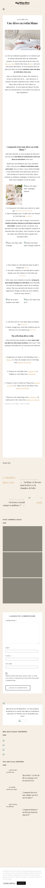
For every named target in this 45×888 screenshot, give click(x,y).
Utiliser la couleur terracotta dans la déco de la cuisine (22, 562)
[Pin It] (13, 467)
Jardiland (29, 216)
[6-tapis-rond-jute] (8, 378)
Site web (9, 664)
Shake (26, 268)
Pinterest (22, 276)
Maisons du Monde (24, 362)
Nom (8, 648)
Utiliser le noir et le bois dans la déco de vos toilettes (22, 588)
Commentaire (11, 620)
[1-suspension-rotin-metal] (5, 352)
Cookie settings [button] (9, 883)
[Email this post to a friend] (22, 467)
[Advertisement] (22, 118)
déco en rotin (9, 64)
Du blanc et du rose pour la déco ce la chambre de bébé (22, 484)
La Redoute (31, 371)
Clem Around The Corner (23, 211)
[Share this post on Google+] (18, 467)
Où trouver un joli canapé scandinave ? (22, 503)
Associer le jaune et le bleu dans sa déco (22, 536)
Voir (22, 542)
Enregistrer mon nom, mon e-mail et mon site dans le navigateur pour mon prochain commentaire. (22, 678)
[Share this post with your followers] (9, 467)
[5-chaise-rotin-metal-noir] (5, 378)
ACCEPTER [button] (21, 883)
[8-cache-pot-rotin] (8, 392)
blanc (31, 64)
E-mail (9, 656)
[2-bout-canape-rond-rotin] (8, 352)
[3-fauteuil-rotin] (5, 366)
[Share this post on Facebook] (5, 467)
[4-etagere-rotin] (8, 366)
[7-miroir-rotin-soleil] (5, 392)
